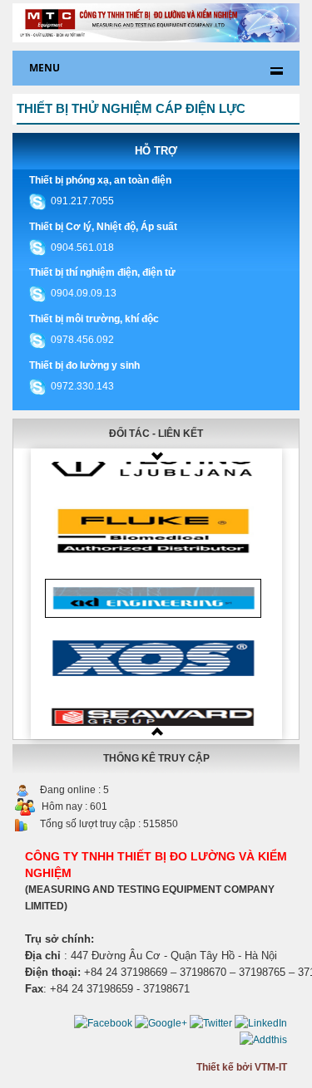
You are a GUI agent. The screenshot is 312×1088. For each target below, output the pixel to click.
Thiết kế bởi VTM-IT (241, 1067)
